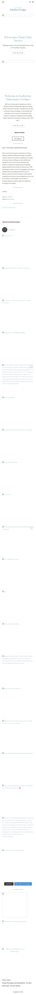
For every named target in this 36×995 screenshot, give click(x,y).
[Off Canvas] (3, 2)
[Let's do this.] (18, 509)
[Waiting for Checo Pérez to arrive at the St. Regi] (18, 735)
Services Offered (15, 986)
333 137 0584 (8, 197)
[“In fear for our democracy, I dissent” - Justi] (18, 315)
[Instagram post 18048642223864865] (18, 347)
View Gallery (17, 53)
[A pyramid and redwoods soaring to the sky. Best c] (18, 800)
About (9, 980)
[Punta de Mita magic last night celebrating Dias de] (18, 541)
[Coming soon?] (18, 250)
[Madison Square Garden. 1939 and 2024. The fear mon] (18, 670)
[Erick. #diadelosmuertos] (18, 573)
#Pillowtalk (5, 986)
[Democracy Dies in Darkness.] (18, 703)
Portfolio (29, 983)
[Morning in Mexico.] (18, 412)
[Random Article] (30, 2)
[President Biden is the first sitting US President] (18, 379)
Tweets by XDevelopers (9, 207)
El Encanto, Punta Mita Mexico (18, 39)
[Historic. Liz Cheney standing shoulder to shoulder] (18, 832)
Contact (19, 139)
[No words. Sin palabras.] (18, 476)
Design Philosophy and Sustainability (13, 983)
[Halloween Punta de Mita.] (18, 638)
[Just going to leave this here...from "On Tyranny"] (18, 444)
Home (4, 980)
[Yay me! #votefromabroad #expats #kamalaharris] (18, 768)
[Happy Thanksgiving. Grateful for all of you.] (18, 282)
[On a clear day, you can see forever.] (18, 865)
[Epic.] (18, 606)
